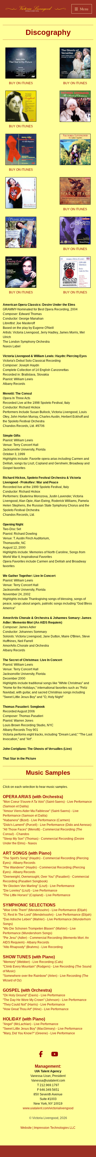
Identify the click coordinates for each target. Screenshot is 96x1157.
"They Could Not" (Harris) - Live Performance (34, 1004)
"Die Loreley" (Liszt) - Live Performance (30, 890)
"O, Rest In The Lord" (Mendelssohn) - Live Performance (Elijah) (47, 914)
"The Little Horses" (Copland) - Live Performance (36, 895)
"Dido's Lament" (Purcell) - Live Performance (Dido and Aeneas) (47, 825)
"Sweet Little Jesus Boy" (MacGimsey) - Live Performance (42, 1028)
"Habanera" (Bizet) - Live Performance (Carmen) (36, 820)
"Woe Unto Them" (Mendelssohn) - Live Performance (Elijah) (45, 910)
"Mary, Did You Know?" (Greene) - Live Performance (39, 1033)
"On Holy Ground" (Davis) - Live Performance (34, 995)
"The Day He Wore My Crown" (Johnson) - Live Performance (45, 1000)
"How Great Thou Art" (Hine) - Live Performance (36, 1009)
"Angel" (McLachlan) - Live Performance (30, 1024)
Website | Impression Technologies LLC (48, 1128)
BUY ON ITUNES (21, 83)
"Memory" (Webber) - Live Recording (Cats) (33, 962)
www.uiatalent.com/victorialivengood (48, 1108)
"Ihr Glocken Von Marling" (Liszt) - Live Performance (38, 886)
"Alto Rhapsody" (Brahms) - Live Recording (33, 947)
